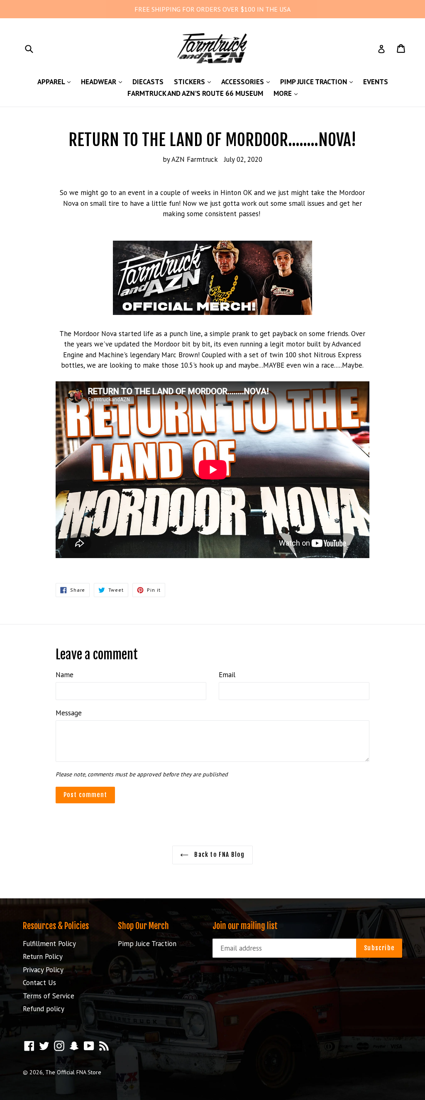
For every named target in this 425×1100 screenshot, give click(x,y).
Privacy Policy (43, 969)
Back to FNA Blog (218, 855)
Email (227, 674)
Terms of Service (48, 995)
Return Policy (43, 956)
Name (64, 674)
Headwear (103, 81)
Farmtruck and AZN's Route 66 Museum (195, 93)
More (288, 93)
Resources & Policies (56, 926)
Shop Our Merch (143, 926)
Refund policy (43, 1008)
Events (375, 81)
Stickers (194, 81)
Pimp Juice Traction (318, 81)
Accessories (247, 81)
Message (69, 712)
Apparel (56, 81)
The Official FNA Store (73, 1072)
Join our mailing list (245, 926)
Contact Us (39, 982)
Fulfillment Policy (49, 943)
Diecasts (148, 81)
